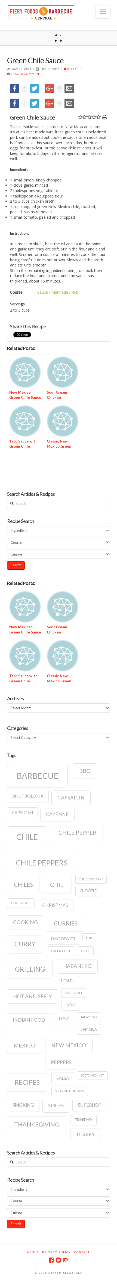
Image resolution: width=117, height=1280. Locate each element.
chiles (23, 884)
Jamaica (89, 1029)
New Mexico (68, 1045)
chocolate (21, 903)
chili (57, 884)
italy (64, 1018)
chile (27, 837)
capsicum (22, 812)
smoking (23, 1105)
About (33, 1252)
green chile (61, 951)
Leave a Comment (25, 74)
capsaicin (71, 798)
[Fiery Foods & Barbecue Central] (41, 12)
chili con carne (91, 879)
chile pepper (78, 832)
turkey (85, 1134)
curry (24, 944)
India (71, 1005)
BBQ (85, 770)
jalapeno (89, 1017)
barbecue (38, 775)
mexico (24, 1045)
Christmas (55, 905)
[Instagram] (65, 1260)
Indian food (29, 1020)
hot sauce (74, 993)
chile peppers (41, 862)
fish (89, 937)
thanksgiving (36, 1124)
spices (56, 1105)
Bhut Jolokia (28, 795)
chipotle (88, 891)
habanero (77, 966)
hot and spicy (32, 996)
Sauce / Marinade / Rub (57, 292)
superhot (89, 1105)
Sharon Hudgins (69, 1091)
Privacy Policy (56, 1252)
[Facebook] (51, 1260)
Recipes (72, 69)
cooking (25, 922)
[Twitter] (58, 1260)
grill (85, 951)
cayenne (57, 814)
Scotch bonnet (92, 1075)
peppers (61, 1062)
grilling (30, 969)
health (67, 980)
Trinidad (83, 1120)
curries (66, 923)
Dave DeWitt (63, 939)
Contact (82, 1252)
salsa (63, 1078)
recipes (27, 1082)
